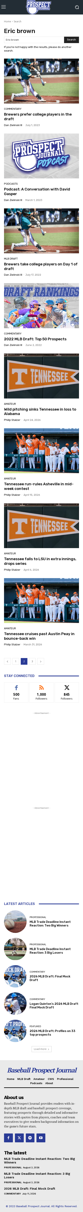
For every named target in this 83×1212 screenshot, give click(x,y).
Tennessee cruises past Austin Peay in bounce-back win (39, 636)
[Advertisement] (41, 756)
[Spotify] (30, 1137)
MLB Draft (11, 258)
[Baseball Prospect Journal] (41, 7)
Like (16, 685)
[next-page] (40, 661)
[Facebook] (8, 1137)
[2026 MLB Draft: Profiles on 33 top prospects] (15, 1031)
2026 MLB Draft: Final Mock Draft (29, 1188)
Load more (40, 1049)
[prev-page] (7, 661)
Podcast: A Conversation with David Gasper (37, 191)
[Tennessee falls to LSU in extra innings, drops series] (41, 525)
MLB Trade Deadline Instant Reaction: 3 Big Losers (50, 950)
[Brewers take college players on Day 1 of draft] (41, 230)
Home (7, 21)
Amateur (10, 404)
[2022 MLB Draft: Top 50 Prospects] (41, 305)
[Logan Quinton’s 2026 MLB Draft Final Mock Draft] (15, 1003)
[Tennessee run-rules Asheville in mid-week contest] (41, 450)
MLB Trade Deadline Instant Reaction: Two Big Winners (50, 923)
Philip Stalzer (12, 419)
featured (35, 1026)
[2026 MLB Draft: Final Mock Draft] (15, 976)
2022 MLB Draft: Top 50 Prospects (35, 339)
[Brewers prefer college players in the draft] (41, 81)
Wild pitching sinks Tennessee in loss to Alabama (40, 411)
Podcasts (11, 183)
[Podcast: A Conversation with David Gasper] (41, 156)
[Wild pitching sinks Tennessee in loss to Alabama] (41, 375)
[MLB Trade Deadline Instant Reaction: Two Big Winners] (15, 921)
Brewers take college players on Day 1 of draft (41, 266)
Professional (38, 917)
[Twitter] (19, 1137)
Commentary (13, 109)
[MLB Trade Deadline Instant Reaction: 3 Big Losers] (15, 949)
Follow (41, 685)
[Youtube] (40, 1137)
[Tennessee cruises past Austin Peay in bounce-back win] (41, 600)
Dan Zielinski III (13, 125)
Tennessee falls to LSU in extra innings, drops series (40, 561)
